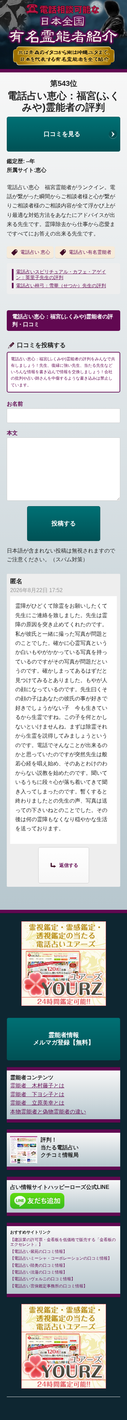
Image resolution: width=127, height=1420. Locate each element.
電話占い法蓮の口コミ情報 (38, 1272)
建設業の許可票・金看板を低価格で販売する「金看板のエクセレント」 (63, 1242)
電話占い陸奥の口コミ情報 (38, 1265)
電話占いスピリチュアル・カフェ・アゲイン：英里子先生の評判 (61, 274)
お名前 (15, 404)
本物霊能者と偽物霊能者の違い (48, 1111)
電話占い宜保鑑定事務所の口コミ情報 (48, 1286)
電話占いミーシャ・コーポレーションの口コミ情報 (61, 1258)
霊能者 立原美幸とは (37, 1103)
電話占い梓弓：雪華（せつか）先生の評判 (61, 285)
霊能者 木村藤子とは (37, 1085)
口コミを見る (62, 134)
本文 (12, 433)
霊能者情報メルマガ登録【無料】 (63, 1039)
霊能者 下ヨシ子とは (37, 1094)
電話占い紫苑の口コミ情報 (38, 1251)
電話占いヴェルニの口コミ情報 (42, 1279)
